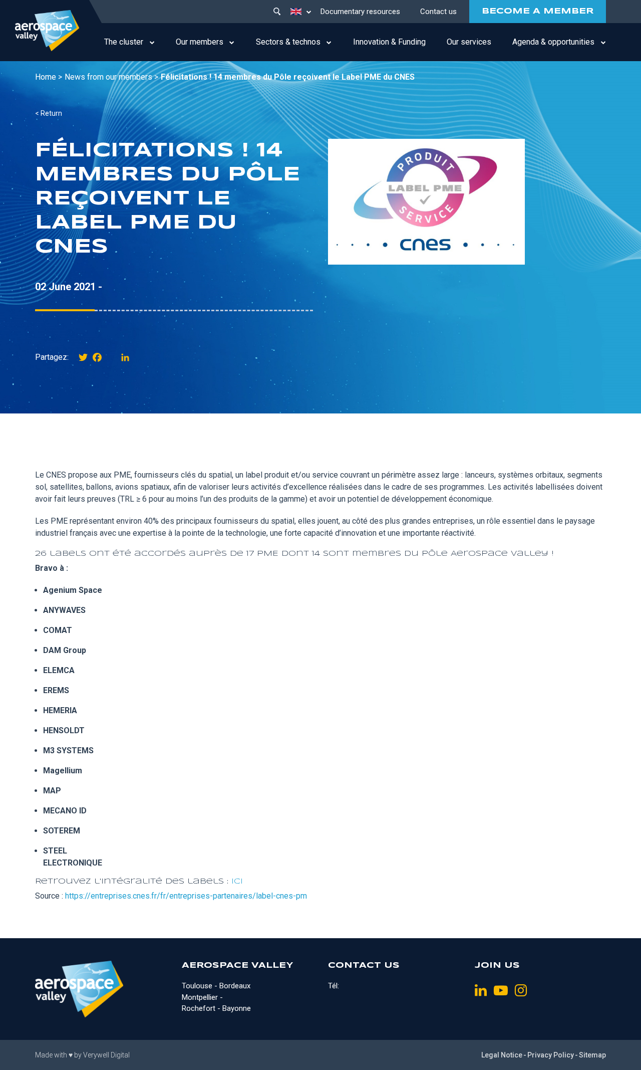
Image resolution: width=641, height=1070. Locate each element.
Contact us (438, 11)
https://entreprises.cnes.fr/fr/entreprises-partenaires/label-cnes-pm (186, 896)
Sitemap (592, 1055)
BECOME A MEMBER (537, 11)
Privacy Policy (550, 1055)
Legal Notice (501, 1055)
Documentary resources (360, 11)
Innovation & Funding (389, 42)
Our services (469, 42)
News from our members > (111, 77)
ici (237, 881)
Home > (48, 77)
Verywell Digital (106, 1055)
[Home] (47, 30)
